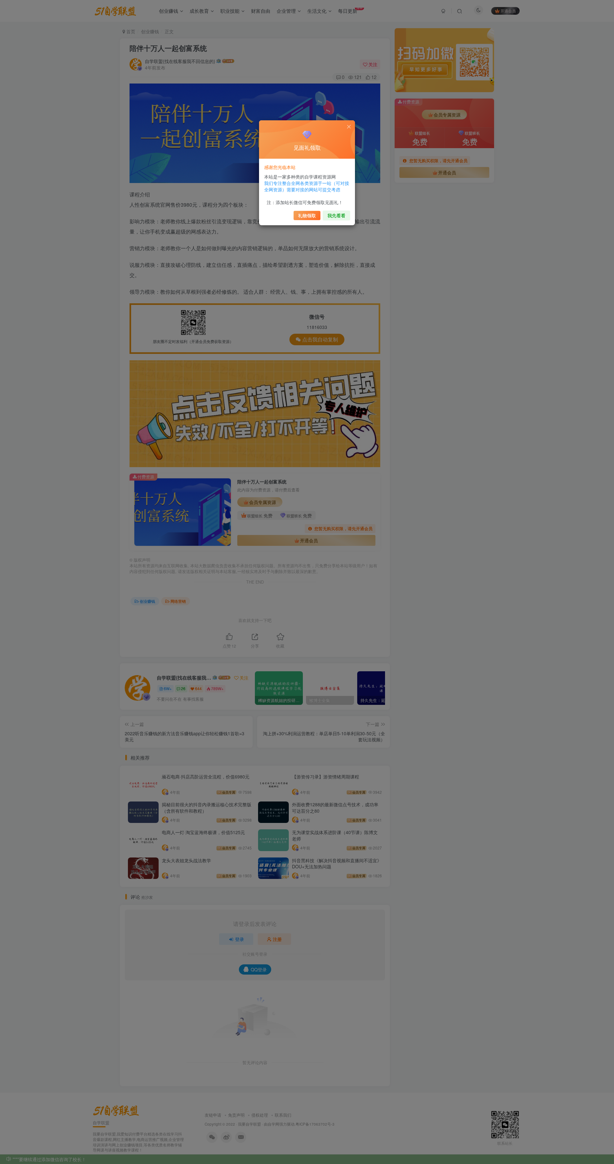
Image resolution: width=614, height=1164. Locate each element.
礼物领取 (307, 215)
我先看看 (336, 215)
